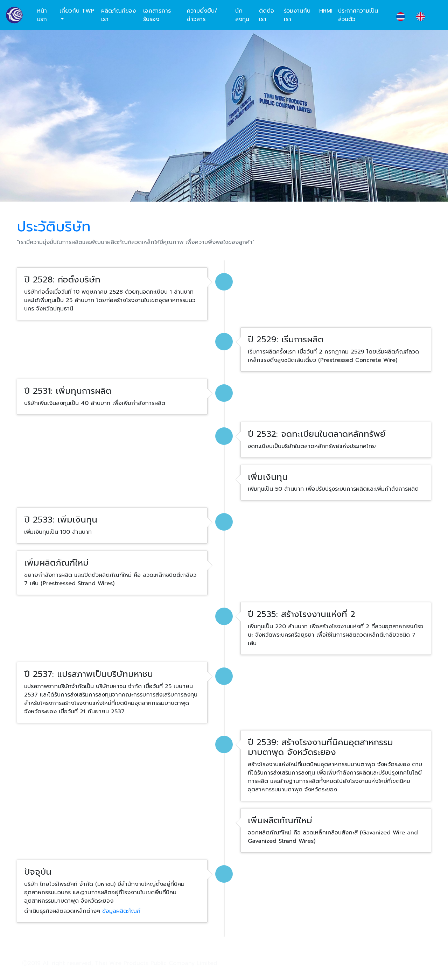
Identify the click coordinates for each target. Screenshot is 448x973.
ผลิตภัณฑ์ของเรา (118, 15)
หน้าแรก (42, 15)
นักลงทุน (242, 15)
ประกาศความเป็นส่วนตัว (358, 15)
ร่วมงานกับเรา (297, 15)
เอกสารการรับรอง (157, 15)
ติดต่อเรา (266, 15)
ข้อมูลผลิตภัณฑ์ (121, 911)
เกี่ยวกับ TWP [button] (76, 11)
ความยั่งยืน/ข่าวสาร (202, 15)
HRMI (325, 11)
